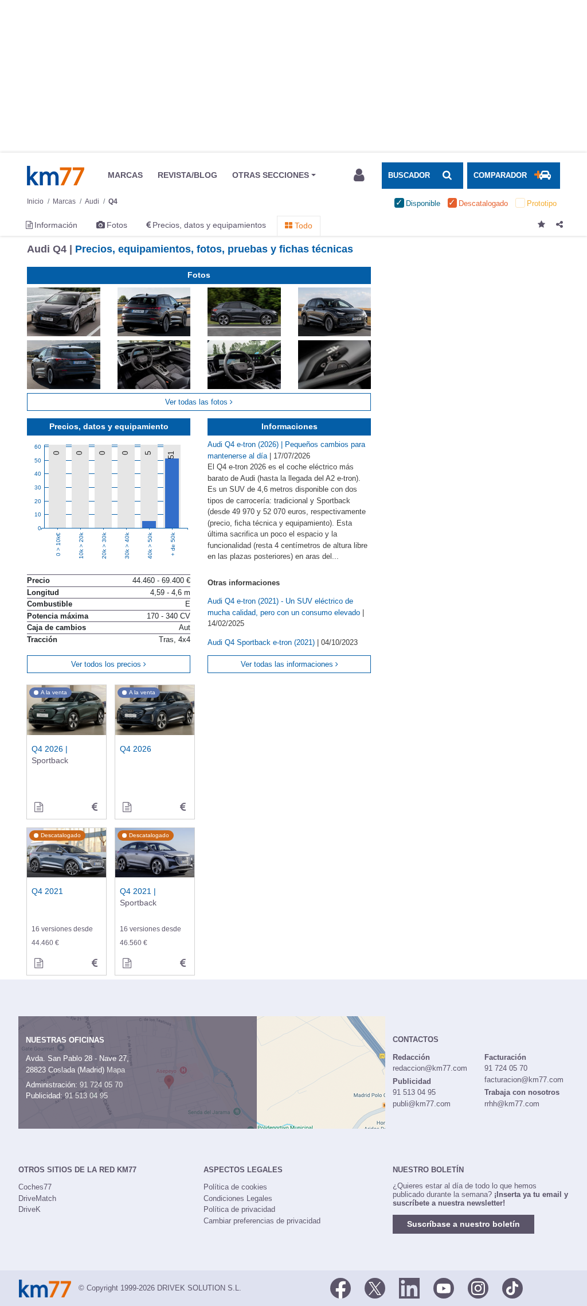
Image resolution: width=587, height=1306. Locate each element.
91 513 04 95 (86, 1095)
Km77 (55, 175)
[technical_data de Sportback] (94, 807)
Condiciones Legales (238, 1198)
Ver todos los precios (107, 664)
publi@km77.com (422, 1103)
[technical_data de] (183, 807)
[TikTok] (512, 1287)
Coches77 (35, 1187)
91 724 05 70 (101, 1084)
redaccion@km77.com (430, 1068)
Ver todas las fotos (197, 402)
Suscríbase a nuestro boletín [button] (463, 1224)
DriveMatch (37, 1198)
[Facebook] (340, 1287)
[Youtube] (443, 1287)
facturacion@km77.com (523, 1079)
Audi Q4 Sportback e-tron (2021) (262, 642)
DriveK (29, 1209)
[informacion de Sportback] (38, 807)
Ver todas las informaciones (288, 664)
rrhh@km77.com (511, 1103)
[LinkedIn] (409, 1287)
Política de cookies (235, 1187)
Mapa (116, 1070)
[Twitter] (375, 1287)
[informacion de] (127, 807)
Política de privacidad (239, 1209)
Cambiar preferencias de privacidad (262, 1220)
